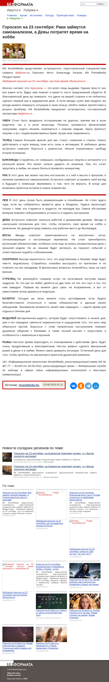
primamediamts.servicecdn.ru (19, 61)
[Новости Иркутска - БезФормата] (17, 3)
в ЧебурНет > (15, 18)
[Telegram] (88, 385)
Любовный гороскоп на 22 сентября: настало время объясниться (43, 81)
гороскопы (36, 88)
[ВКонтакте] (73, 385)
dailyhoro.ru (25, 113)
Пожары (81, 15)
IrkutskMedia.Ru (29, 385)
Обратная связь (13, 673)
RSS (25, 679)
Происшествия (65, 15)
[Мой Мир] (95, 385)
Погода (49, 15)
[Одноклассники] (80, 385)
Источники (36, 15)
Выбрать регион (14, 675)
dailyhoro (21, 72)
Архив (23, 15)
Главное (12, 15)
